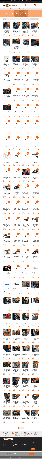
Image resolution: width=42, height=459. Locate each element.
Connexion (29, 5)
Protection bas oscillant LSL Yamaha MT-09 (6, 64)
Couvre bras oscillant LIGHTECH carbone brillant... (16, 193)
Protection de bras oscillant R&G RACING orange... (16, 322)
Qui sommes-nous (25, 445)
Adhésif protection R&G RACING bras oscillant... (26, 64)
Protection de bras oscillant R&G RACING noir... (16, 306)
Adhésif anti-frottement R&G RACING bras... (6, 31)
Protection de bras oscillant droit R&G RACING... (35, 322)
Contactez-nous (24, 448)
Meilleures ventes (15, 446)
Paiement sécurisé (5, 446)
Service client (24, 446)
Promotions (15, 444)
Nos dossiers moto (15, 448)
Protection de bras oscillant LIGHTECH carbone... (7, 96)
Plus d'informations (11, 457)
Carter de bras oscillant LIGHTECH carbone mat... (7, 161)
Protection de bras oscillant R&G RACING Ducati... (6, 386)
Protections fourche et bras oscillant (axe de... (16, 80)
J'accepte (31, 453)
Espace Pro (33, 449)
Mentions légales (24, 444)
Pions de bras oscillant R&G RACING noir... (25, 418)
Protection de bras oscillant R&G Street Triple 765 (25, 48)
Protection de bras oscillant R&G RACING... (26, 338)
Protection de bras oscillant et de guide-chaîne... (35, 273)
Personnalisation (17, 457)
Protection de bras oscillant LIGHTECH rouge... (7, 113)
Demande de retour (6, 445)
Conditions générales (6, 448)
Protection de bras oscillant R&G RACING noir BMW (35, 402)
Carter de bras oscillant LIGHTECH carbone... (7, 80)
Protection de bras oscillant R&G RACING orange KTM (25, 322)
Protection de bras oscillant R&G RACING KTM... (35, 290)
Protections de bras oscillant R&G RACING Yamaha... (16, 31)
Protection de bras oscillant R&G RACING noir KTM (25, 290)
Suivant (23, 427)
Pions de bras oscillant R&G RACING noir (16, 386)
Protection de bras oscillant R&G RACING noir (25, 386)
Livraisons (4, 444)
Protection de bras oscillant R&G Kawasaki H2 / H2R (35, 64)
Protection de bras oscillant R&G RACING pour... (6, 306)
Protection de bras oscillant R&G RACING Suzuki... (35, 31)
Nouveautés (15, 445)
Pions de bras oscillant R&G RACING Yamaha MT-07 (25, 31)
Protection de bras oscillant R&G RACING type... (25, 370)
